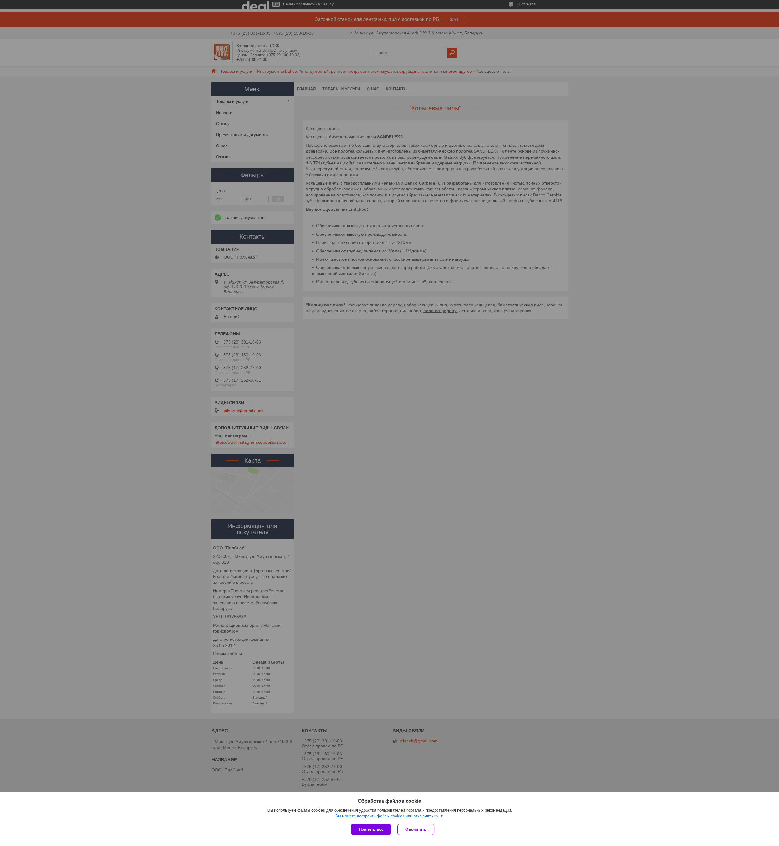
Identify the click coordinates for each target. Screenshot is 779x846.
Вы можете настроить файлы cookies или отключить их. (387, 816)
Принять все (371, 829)
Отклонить (415, 829)
